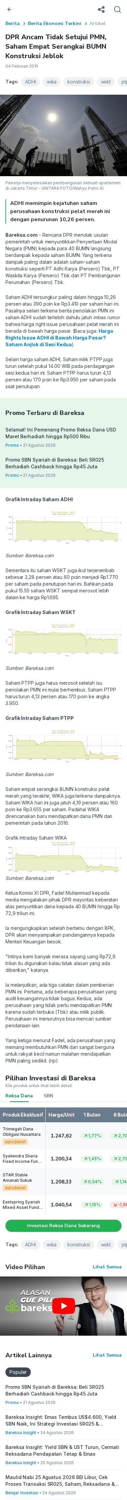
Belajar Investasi (21, 1492)
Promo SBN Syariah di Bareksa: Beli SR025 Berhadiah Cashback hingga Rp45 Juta (54, 463)
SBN (48, 1096)
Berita (12, 23)
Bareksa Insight (20, 1432)
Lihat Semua (107, 1267)
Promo (12, 445)
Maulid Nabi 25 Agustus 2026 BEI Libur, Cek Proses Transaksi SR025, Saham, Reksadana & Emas (59, 1480)
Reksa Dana (19, 1096)
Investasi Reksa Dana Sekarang (63, 1225)
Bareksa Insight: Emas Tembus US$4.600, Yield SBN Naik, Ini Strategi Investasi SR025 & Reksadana (60, 1420)
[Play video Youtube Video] (63, 1306)
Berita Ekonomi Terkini (54, 23)
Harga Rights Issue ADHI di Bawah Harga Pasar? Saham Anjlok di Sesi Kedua (59, 337)
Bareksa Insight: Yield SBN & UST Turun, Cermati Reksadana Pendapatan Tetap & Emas (62, 1450)
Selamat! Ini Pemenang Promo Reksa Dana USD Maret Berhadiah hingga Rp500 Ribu (60, 433)
